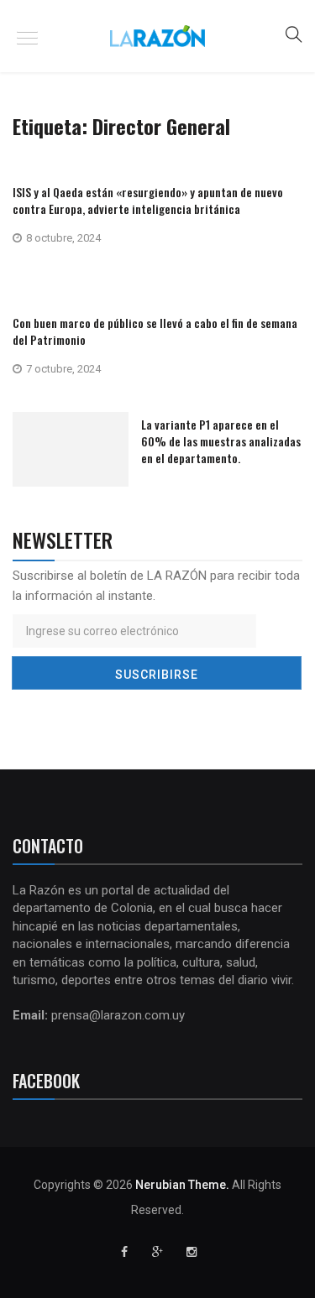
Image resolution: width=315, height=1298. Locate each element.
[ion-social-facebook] (124, 1251)
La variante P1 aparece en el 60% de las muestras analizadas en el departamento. (221, 441)
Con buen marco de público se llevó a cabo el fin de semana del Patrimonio (155, 331)
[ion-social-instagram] (191, 1251)
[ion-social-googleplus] (158, 1251)
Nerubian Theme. (182, 1184)
